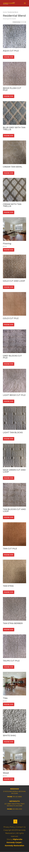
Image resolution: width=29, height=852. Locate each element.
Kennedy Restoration (14, 846)
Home (5, 12)
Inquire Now (8, 57)
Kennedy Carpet (14, 842)
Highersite (17, 839)
